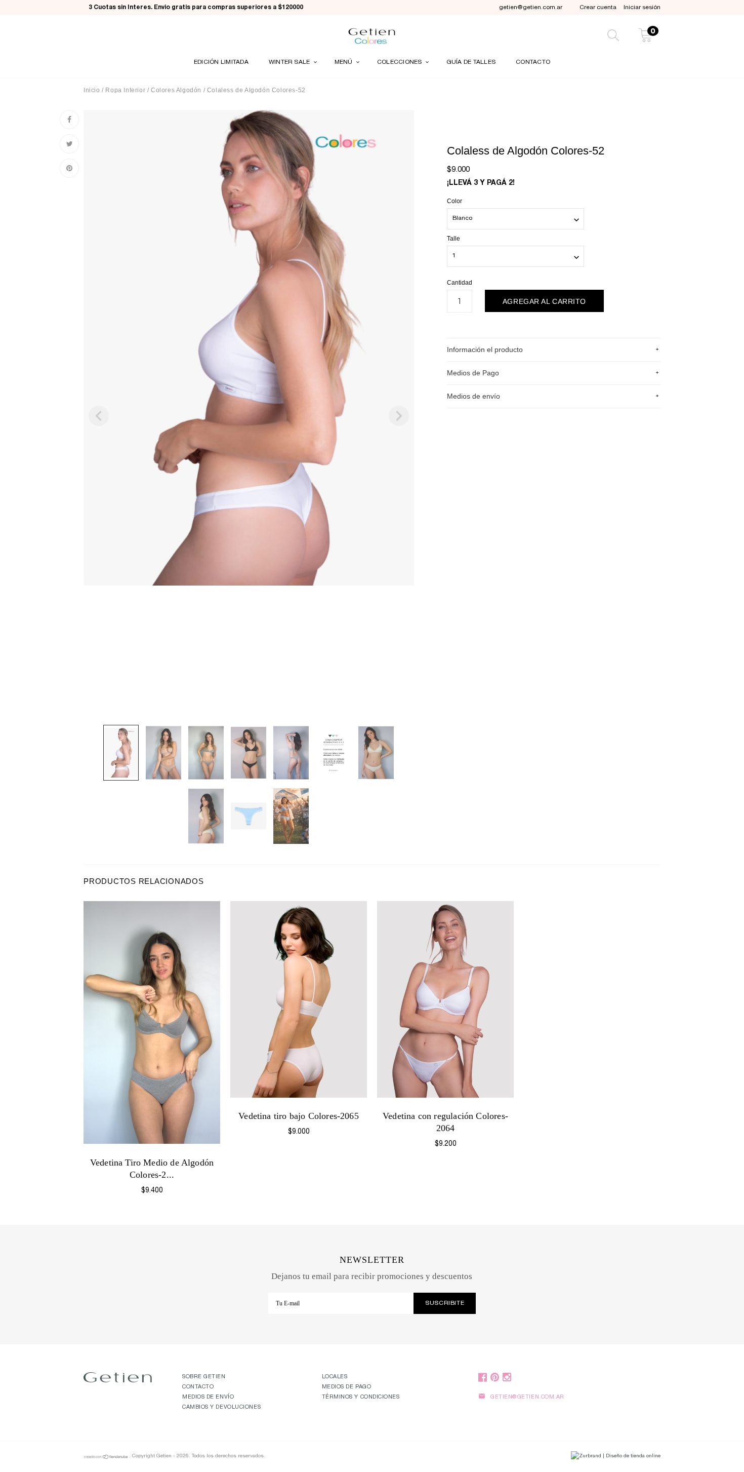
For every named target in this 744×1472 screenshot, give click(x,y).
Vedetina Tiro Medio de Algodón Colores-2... (152, 1168)
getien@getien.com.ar (530, 8)
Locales (335, 1377)
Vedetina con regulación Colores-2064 (445, 1122)
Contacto (533, 62)
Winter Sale (290, 62)
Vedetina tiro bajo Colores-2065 (298, 1116)
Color (454, 201)
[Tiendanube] (106, 1458)
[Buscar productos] (613, 37)
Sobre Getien (204, 1377)
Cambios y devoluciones (221, 1407)
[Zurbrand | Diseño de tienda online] (615, 1456)
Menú (344, 62)
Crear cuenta (598, 8)
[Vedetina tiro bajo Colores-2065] (298, 999)
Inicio (92, 90)
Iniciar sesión (642, 8)
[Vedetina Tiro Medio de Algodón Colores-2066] (152, 1022)
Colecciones (400, 62)
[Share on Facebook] (69, 119)
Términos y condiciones (361, 1397)
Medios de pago (346, 1387)
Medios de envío (208, 1397)
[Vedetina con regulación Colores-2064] (445, 999)
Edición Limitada (221, 62)
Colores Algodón (176, 90)
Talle (453, 238)
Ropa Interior (126, 90)
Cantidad (459, 282)
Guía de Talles (470, 62)
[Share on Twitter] (69, 143)
